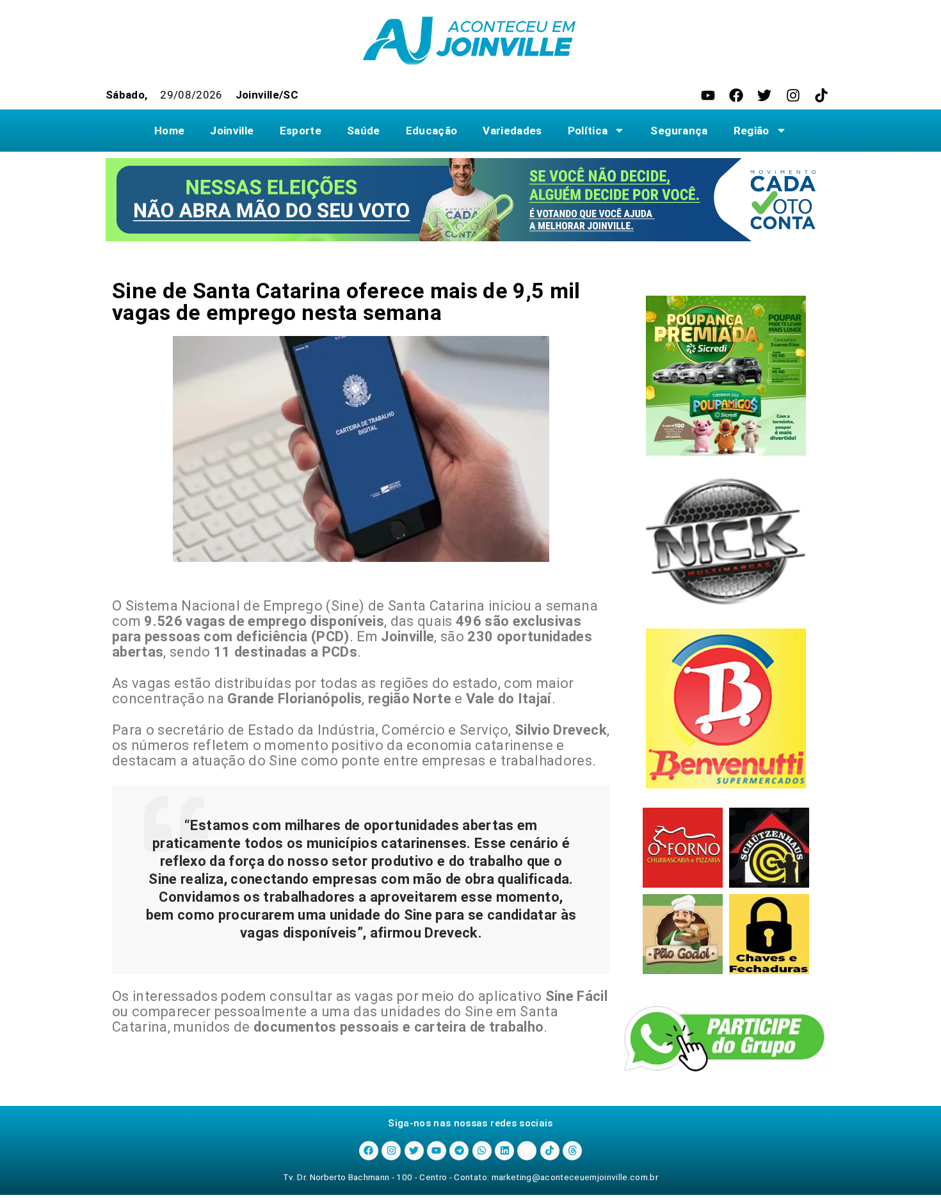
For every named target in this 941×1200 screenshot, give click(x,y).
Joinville (231, 130)
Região (751, 130)
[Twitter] (764, 95)
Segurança (678, 130)
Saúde (363, 130)
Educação (432, 130)
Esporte (300, 130)
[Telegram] (459, 1150)
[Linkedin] (504, 1150)
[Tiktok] (821, 95)
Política (588, 130)
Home (169, 130)
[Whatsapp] (482, 1150)
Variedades (512, 130)
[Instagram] (793, 95)
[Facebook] (736, 95)
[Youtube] (708, 95)
